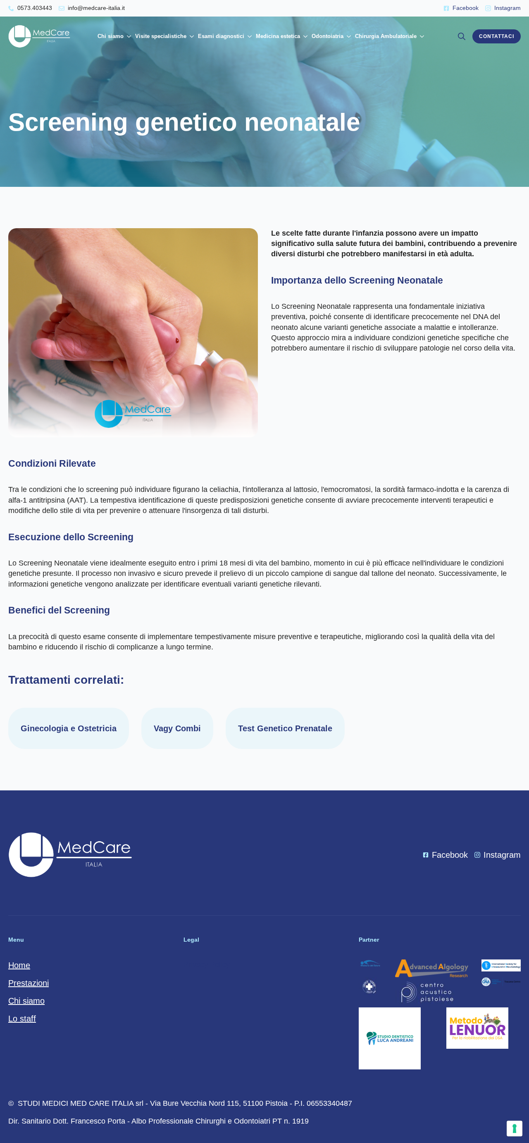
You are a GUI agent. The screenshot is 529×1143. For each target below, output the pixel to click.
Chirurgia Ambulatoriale (386, 36)
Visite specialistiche (160, 36)
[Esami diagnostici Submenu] (249, 36)
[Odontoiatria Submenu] (348, 36)
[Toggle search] (461, 36)
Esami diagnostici (221, 36)
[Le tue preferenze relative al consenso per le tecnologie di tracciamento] (514, 1128)
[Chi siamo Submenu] (128, 36)
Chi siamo (111, 36)
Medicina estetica (278, 36)
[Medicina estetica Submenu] (305, 36)
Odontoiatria (327, 36)
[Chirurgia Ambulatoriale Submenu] (421, 36)
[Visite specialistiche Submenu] (191, 36)
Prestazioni (28, 983)
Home (19, 965)
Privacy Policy (206, 964)
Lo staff (22, 1018)
